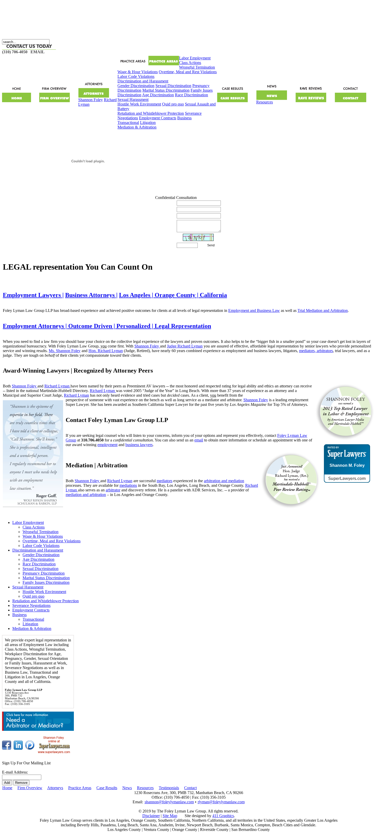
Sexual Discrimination (173, 85)
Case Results (106, 788)
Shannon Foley (90, 100)
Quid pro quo (173, 104)
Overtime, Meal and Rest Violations (188, 72)
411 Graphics (223, 816)
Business (184, 118)
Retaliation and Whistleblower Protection (150, 113)
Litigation (148, 122)
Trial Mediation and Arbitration (322, 310)
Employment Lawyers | (33, 295)
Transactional (128, 122)
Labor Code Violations (135, 76)
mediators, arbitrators (316, 351)
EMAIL (38, 52)
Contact (190, 788)
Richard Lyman (57, 386)
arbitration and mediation (224, 481)
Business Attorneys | (91, 295)
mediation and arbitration (86, 494)
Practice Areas (79, 788)
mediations (128, 485)
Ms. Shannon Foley (65, 351)
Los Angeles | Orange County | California (173, 295)
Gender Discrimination (135, 85)
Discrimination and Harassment (142, 81)
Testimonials (169, 788)
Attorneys (55, 788)
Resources (264, 102)
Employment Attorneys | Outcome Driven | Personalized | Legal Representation (107, 326)
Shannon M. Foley (347, 465)
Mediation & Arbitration (136, 127)
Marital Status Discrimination (166, 90)
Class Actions (190, 62)
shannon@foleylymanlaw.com (169, 802)
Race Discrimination (191, 95)
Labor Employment (195, 58)
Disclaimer (151, 816)
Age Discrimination (158, 95)
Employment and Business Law (254, 310)
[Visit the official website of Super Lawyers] (347, 477)
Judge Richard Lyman (185, 346)
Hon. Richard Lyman (105, 351)
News (127, 788)
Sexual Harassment (132, 99)
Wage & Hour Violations (137, 72)
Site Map (170, 816)
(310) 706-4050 (14, 52)
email (198, 440)
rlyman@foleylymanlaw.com (221, 802)
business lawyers (139, 444)
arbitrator (113, 490)
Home (7, 788)
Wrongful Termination (197, 67)
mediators (164, 481)
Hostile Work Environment (139, 104)
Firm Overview (29, 788)
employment (107, 444)
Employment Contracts (157, 118)
